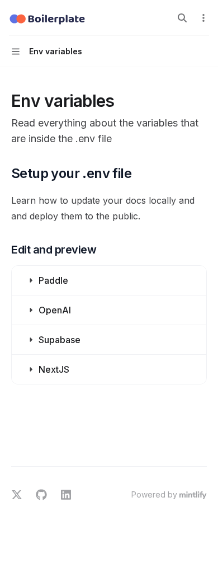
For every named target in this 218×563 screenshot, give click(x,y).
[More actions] (203, 18)
